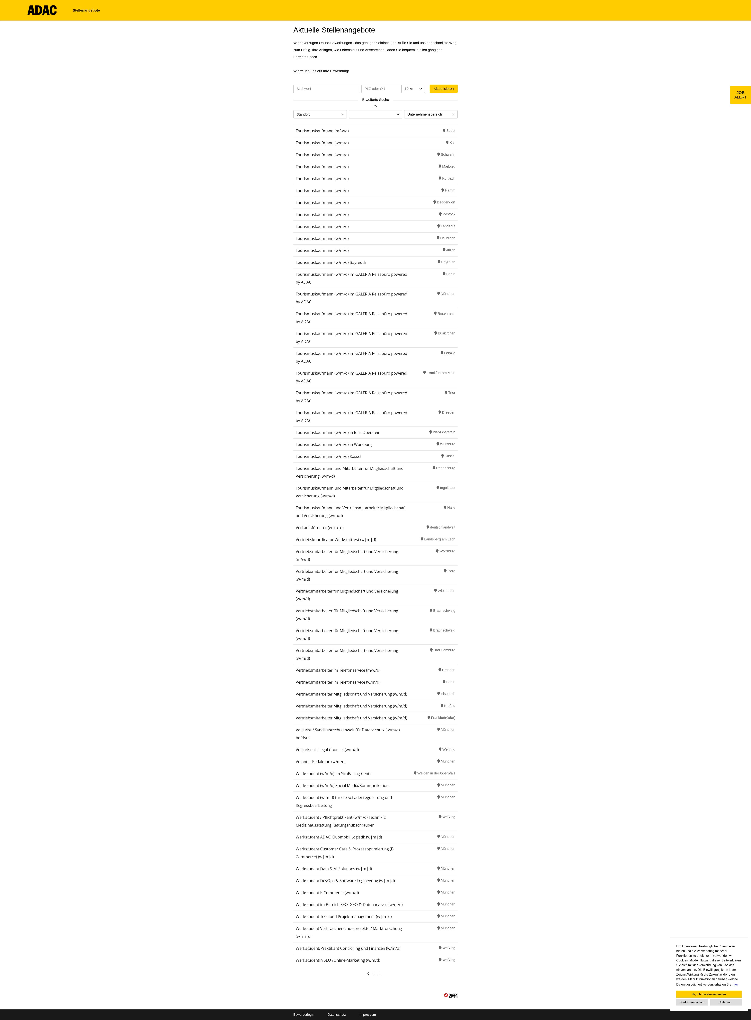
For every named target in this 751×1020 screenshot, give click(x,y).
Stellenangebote (86, 10)
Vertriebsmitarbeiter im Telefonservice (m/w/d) (338, 670)
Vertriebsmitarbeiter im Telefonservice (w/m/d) (338, 682)
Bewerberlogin (303, 1014)
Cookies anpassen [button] (692, 1002)
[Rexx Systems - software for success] (451, 995)
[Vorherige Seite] (368, 974)
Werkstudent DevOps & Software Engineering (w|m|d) (345, 880)
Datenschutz (337, 1014)
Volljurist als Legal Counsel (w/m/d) (327, 749)
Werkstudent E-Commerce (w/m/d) (327, 892)
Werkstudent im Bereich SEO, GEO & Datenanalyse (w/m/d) (349, 904)
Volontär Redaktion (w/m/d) (321, 761)
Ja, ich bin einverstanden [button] (709, 994)
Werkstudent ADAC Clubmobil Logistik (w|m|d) (339, 837)
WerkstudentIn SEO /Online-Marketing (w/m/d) (338, 960)
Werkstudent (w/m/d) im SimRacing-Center (334, 773)
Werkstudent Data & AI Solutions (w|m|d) (334, 868)
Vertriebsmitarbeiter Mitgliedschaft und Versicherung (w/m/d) (351, 694)
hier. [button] (735, 984)
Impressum (367, 1014)
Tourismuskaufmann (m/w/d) (322, 131)
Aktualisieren (444, 89)
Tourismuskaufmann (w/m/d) (322, 142)
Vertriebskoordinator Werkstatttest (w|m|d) (336, 539)
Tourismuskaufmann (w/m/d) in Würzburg (334, 444)
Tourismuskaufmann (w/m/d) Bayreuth (331, 262)
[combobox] (413, 89)
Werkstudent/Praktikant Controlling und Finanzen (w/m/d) (348, 948)
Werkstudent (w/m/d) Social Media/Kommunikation (342, 785)
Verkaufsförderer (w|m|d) (320, 527)
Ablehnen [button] (726, 1002)
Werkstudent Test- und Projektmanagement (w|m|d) (344, 916)
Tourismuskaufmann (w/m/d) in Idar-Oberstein (338, 432)
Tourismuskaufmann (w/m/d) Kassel (328, 456)
